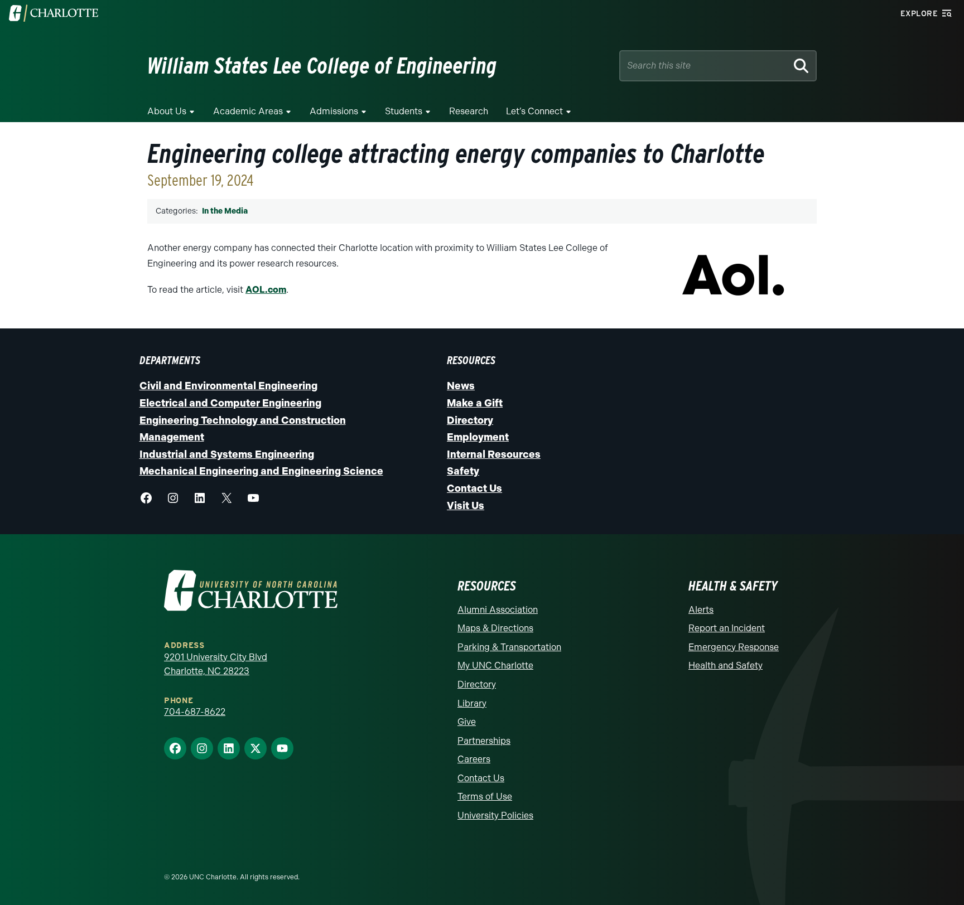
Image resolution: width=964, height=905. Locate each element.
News (461, 386)
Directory (470, 420)
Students (403, 111)
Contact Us (474, 488)
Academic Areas (248, 111)
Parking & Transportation (509, 647)
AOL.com (265, 289)
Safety (463, 471)
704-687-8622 (194, 711)
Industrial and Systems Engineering (226, 454)
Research (468, 111)
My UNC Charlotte (495, 665)
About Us (166, 111)
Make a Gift (475, 403)
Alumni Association (497, 609)
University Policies (495, 815)
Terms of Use (484, 796)
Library (471, 703)
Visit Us (465, 506)
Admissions (334, 111)
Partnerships (483, 740)
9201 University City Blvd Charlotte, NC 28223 (215, 664)
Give (466, 722)
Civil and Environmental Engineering (228, 386)
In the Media (225, 211)
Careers (473, 759)
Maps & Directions (495, 628)
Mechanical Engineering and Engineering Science (261, 471)
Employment (478, 437)
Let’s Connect (534, 111)
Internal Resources (494, 454)
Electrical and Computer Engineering (230, 403)
